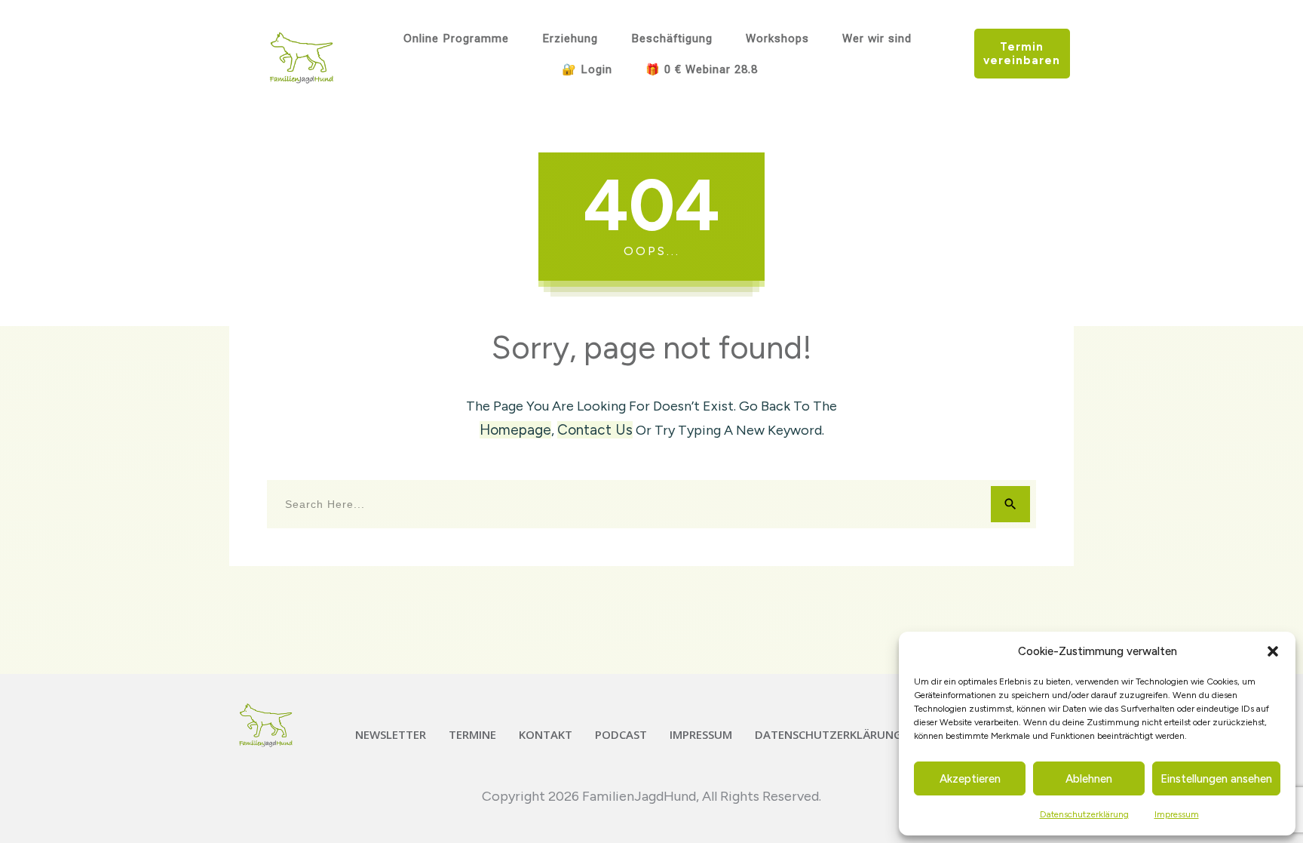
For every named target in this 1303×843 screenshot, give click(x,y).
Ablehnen (1088, 779)
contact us (595, 429)
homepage (515, 429)
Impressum (1176, 814)
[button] (1272, 651)
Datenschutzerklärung (1084, 814)
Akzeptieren (970, 779)
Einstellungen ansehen (1216, 779)
